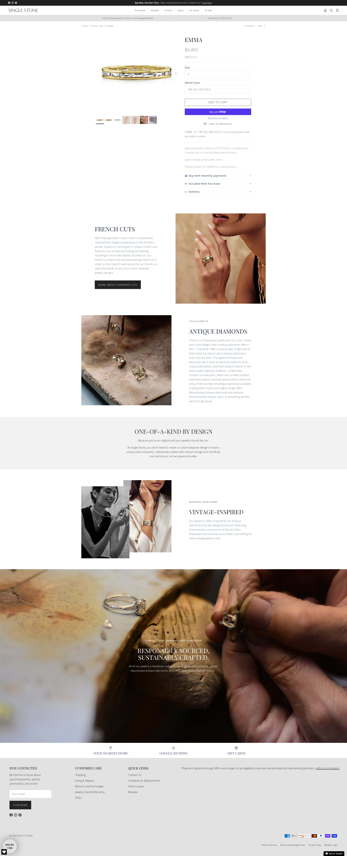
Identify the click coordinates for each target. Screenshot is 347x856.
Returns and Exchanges (89, 786)
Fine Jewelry (140, 10)
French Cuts (97, 25)
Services (168, 10)
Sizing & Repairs (84, 780)
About (180, 10)
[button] (10, 846)
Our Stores (194, 10)
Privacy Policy (314, 845)
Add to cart (218, 102)
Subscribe (20, 805)
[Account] (325, 10)
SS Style (208, 10)
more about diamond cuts (117, 284)
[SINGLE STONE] (23, 10)
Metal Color (192, 83)
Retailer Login (331, 845)
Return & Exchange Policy (292, 845)
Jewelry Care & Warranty (90, 792)
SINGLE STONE (25, 835)
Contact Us (135, 775)
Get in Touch (335, 853)
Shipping (80, 775)
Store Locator (136, 786)
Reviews (133, 792)
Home (84, 25)
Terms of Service (269, 845)
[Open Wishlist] (4, 852)
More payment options (218, 118)
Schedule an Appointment (144, 780)
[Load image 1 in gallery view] (137, 71)
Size (187, 67)
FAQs (78, 798)
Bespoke (155, 10)
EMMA (109, 25)
